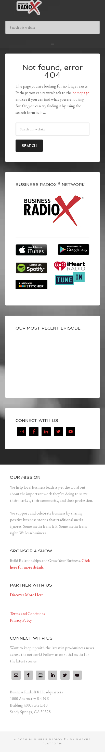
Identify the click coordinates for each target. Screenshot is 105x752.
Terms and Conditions (27, 613)
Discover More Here (26, 594)
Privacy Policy (21, 620)
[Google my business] (40, 675)
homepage (80, 92)
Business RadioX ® (52, 7)
